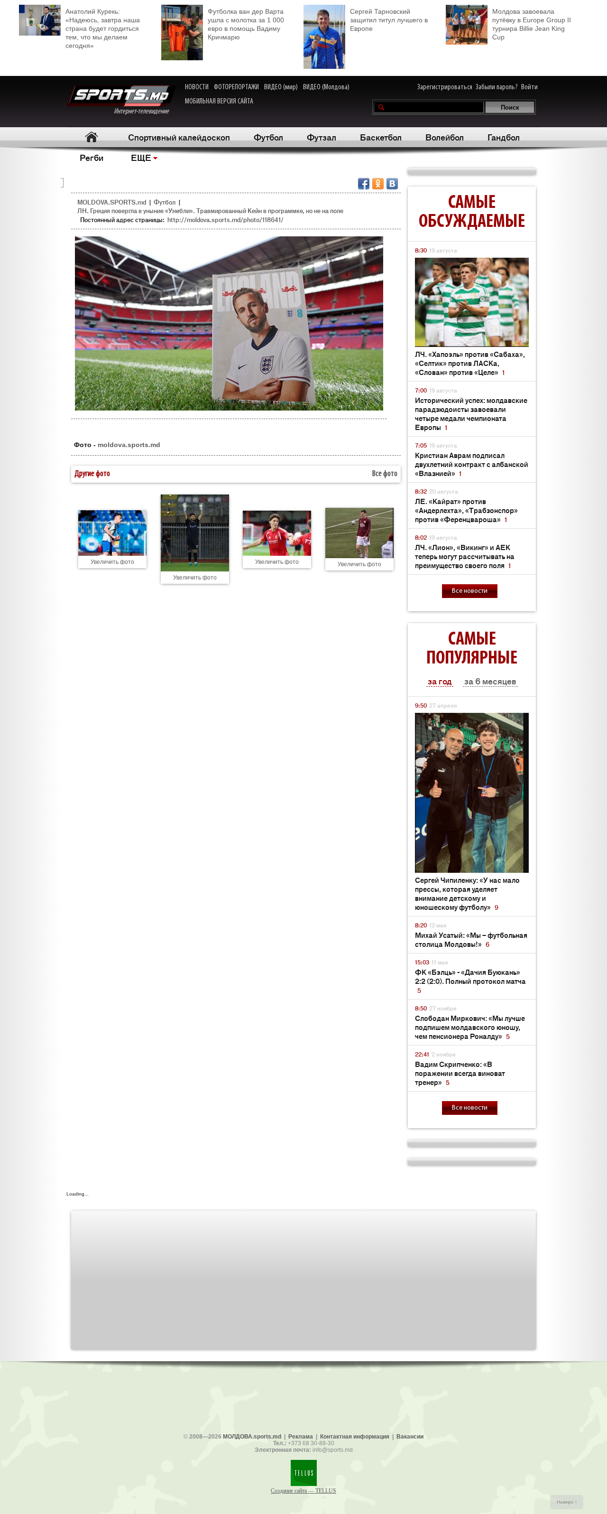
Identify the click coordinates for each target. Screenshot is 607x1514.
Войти (529, 87)
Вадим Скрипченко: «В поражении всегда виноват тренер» (460, 1072)
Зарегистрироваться (444, 87)
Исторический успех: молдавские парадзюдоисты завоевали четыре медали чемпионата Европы (471, 413)
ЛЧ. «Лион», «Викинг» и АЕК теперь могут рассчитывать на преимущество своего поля (465, 556)
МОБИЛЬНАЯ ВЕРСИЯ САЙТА (219, 101)
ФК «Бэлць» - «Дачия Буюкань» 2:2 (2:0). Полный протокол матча (470, 980)
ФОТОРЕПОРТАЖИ (236, 87)
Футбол (268, 136)
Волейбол (444, 136)
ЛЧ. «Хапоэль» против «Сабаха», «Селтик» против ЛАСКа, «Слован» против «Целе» (470, 362)
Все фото (384, 474)
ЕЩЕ (141, 157)
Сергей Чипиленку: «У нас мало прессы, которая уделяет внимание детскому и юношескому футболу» (467, 893)
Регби (91, 157)
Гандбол (503, 136)
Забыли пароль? (497, 87)
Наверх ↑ (567, 1502)
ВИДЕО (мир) (281, 87)
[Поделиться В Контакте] (392, 183)
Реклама (300, 1436)
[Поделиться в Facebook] (363, 183)
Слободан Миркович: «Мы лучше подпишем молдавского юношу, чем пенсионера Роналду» (470, 1026)
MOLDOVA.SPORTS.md (111, 202)
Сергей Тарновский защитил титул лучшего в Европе (389, 20)
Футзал (321, 136)
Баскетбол (381, 136)
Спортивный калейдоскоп (179, 136)
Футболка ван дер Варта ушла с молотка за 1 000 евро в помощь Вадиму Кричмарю (246, 24)
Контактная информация (354, 1436)
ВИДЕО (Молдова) (326, 87)
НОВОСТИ (197, 87)
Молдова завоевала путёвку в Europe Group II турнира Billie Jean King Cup (531, 24)
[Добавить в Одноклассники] (378, 183)
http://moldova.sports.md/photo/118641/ (225, 219)
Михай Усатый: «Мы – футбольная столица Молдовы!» (471, 939)
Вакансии (409, 1436)
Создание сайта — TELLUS (303, 1490)
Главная (91, 137)
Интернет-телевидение (145, 111)
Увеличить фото (112, 562)
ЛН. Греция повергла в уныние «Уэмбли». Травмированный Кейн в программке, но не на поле (210, 210)
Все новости (469, 591)
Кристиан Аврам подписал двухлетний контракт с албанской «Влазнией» (471, 463)
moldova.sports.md (129, 445)
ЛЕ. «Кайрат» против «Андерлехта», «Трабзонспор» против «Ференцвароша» (466, 509)
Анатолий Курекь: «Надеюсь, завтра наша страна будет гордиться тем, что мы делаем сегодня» (102, 28)
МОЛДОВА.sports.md (252, 1436)
